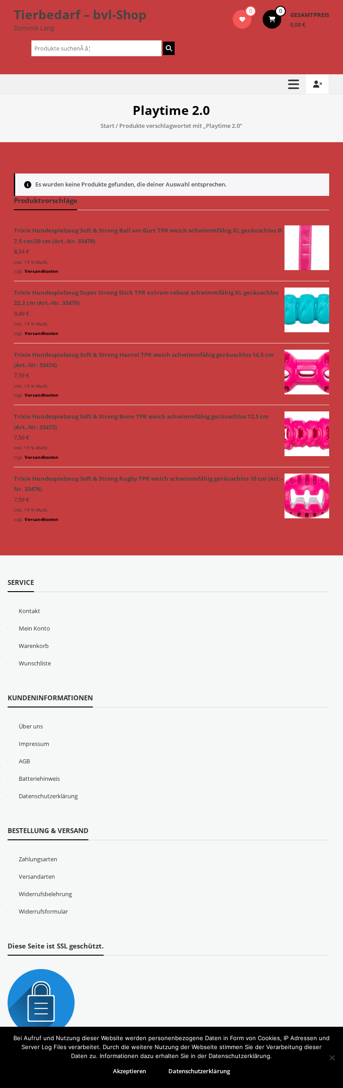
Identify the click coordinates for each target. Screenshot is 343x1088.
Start (107, 126)
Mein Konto (34, 628)
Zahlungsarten (38, 859)
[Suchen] (169, 48)
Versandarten (37, 876)
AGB (24, 761)
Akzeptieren (129, 1071)
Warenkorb (34, 646)
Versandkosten (42, 271)
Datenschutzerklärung (48, 796)
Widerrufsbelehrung (45, 894)
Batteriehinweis (39, 779)
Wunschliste (35, 663)
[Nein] (331, 1057)
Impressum (34, 744)
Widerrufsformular (43, 911)
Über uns (31, 726)
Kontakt (29, 611)
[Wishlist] (242, 19)
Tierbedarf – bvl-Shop (80, 14)
